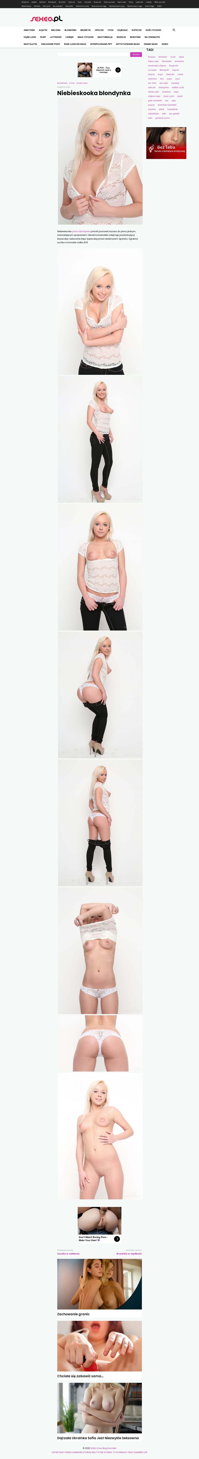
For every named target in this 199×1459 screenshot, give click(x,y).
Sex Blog (102, 1448)
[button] (173, 30)
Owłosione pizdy (82, 6)
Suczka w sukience (68, 1253)
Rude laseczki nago (99, 6)
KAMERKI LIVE (141, 1452)
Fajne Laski (122, 2)
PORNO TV (110, 1452)
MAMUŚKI (78, 1452)
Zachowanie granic (73, 1314)
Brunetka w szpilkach (129, 1253)
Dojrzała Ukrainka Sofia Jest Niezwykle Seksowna (98, 1438)
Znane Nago (149, 6)
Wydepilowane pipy (117, 6)
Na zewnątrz (58, 6)
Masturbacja (26, 6)
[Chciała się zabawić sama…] (99, 1346)
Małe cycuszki (159, 2)
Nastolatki (69, 6)
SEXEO (159, 6)
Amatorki (25, 2)
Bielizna (42, 2)
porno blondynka (81, 231)
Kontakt (112, 1448)
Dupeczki (97, 2)
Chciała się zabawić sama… (80, 1376)
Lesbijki (149, 2)
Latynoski (139, 2)
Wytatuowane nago (134, 6)
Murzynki (46, 6)
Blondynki (52, 2)
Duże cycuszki (109, 2)
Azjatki (34, 2)
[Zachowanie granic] (99, 1284)
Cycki (80, 2)
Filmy (131, 2)
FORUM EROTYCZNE (93, 1452)
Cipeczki (71, 2)
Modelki (37, 6)
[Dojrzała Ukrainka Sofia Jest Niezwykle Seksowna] (99, 1408)
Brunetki (62, 2)
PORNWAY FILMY (125, 1452)
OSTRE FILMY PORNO (62, 1452)
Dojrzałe (87, 2)
